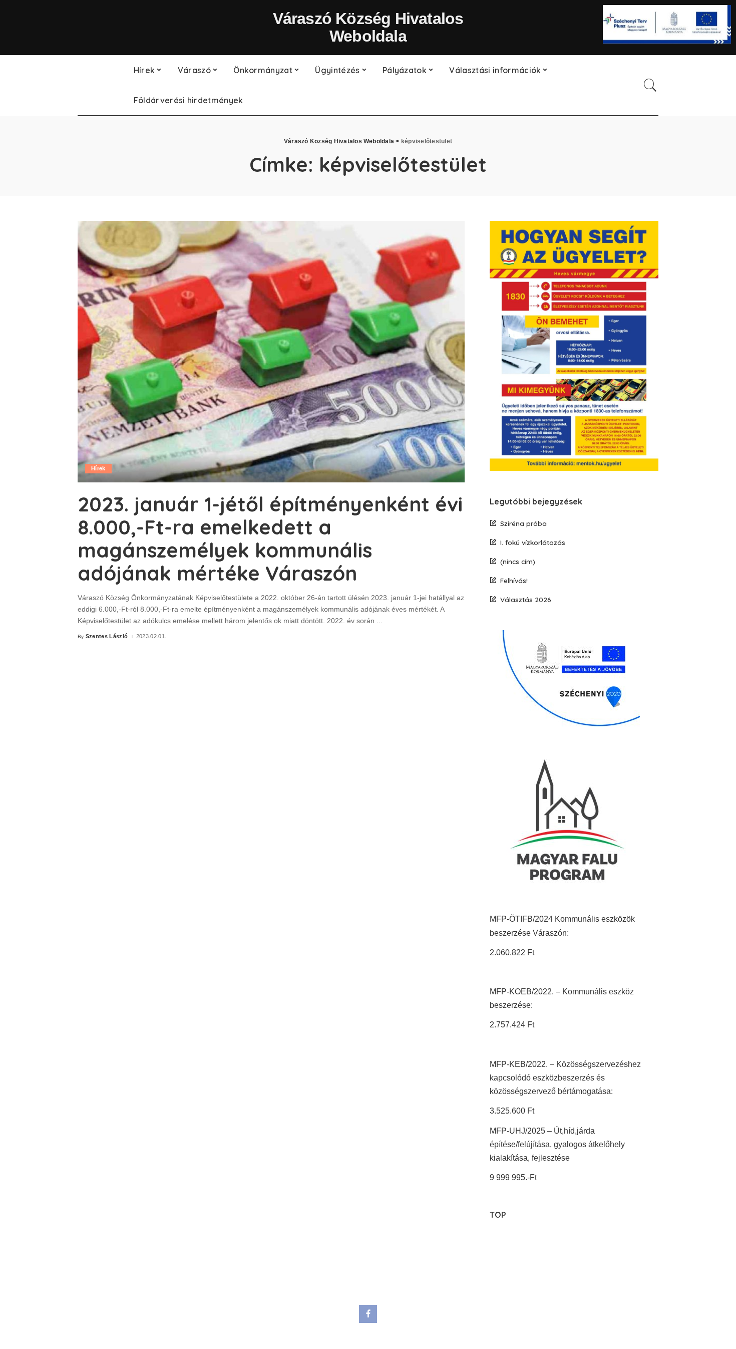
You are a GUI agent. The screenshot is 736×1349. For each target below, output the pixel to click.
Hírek (98, 468)
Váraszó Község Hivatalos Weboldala (368, 27)
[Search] (650, 85)
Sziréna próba (523, 523)
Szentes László (107, 636)
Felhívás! (514, 580)
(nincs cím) (517, 561)
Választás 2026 (525, 599)
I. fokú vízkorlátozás (532, 542)
